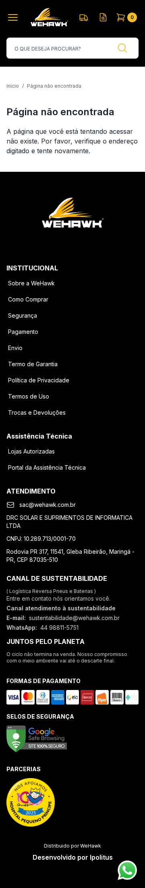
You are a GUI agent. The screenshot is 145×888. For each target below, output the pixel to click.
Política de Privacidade (38, 380)
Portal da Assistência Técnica (47, 467)
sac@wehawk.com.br (47, 504)
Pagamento (23, 331)
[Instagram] (72, 240)
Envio (15, 347)
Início (12, 86)
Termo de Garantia (33, 364)
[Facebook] (51, 240)
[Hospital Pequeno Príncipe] (30, 802)
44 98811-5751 (59, 627)
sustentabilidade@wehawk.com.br (74, 617)
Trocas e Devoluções (37, 412)
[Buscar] (122, 48)
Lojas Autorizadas (31, 451)
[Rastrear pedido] (84, 17)
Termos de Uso (28, 396)
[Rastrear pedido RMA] (103, 17)
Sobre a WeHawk (31, 283)
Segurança (22, 315)
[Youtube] (93, 240)
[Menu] (14, 17)
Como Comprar (28, 299)
